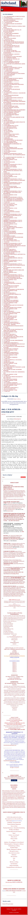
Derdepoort (14, 854)
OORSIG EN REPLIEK (14, 657)
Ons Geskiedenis (14, 863)
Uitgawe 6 (14, 668)
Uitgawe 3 (14, 665)
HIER (11, 520)
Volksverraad (9, 820)
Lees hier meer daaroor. (10, 557)
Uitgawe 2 (14, 663)
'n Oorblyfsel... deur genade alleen (14, 822)
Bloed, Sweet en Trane (16, 596)
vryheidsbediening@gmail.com (9, 745)
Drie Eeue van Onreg (14, 862)
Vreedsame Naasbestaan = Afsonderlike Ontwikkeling (14, 827)
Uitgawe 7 (14, 670)
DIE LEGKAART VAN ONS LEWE (14, 679)
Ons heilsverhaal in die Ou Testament (14, 831)
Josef (14, 858)
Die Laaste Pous (14, 856)
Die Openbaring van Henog (14, 845)
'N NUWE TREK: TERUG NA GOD (17, 729)
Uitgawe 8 (14, 671)
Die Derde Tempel (14, 847)
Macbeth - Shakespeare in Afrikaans (14, 849)
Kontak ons (11, 912)
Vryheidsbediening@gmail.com (15, 636)
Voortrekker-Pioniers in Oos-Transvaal (14, 867)
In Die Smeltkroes (20, 583)
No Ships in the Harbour (14, 829)
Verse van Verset (14, 826)
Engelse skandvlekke (14, 865)
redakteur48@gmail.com (14, 654)
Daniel (14, 833)
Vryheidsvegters (6, 564)
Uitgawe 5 (14, 667)
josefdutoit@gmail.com (13, 728)
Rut (14, 860)
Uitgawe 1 (14, 662)
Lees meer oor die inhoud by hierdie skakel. (13, 547)
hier (23, 499)
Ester (14, 840)
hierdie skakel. (10, 511)
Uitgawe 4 (14, 666)
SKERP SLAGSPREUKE (17, 882)
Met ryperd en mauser (14, 851)
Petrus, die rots (14, 836)
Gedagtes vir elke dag (17, 398)
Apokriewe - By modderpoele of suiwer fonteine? (14, 842)
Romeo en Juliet (14, 838)
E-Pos (4, 414)
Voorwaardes (16, 912)
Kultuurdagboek (17, 419)
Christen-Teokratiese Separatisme (14, 824)
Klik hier (4, 802)
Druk (2, 414)
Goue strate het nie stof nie (14, 853)
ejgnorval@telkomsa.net (8, 489)
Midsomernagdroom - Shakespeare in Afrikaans (14, 844)
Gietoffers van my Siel (14, 767)
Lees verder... (14, 780)
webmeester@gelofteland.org (14, 605)
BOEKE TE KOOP (14, 775)
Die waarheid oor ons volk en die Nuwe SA (14, 819)
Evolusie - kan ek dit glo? (14, 835)
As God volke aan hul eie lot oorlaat (14, 817)
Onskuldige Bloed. (15, 573)
